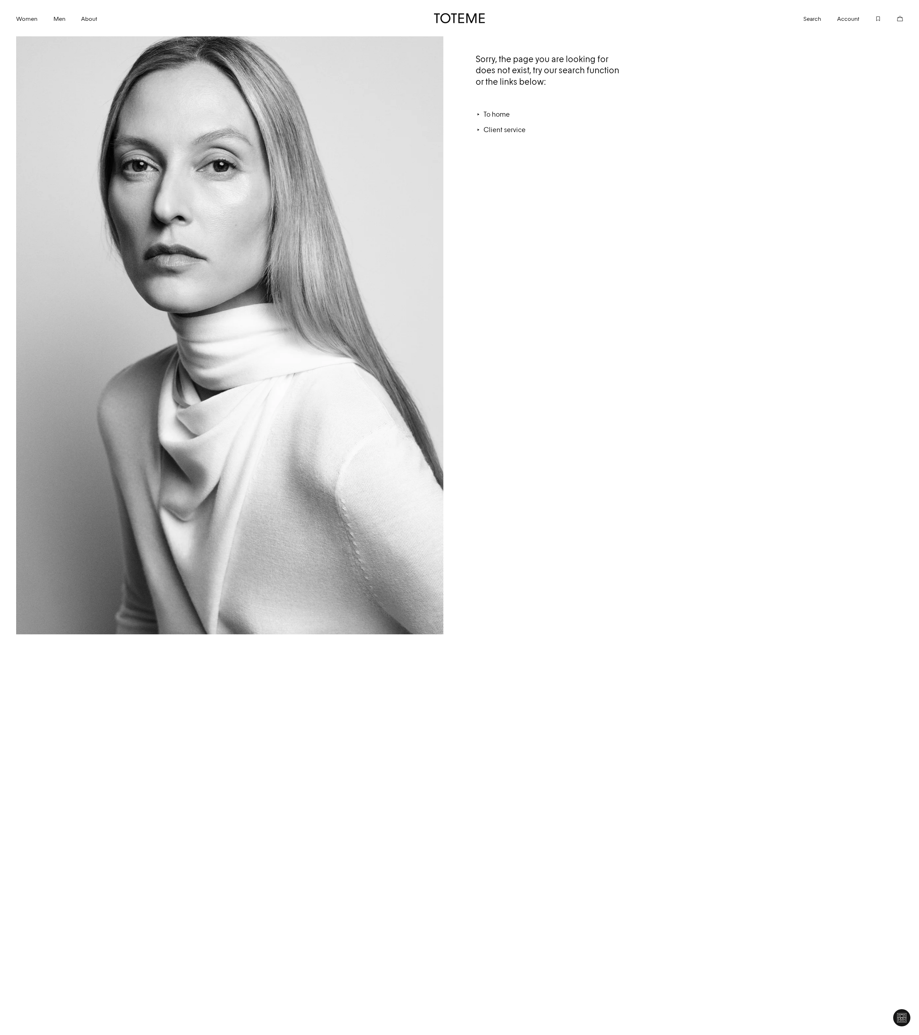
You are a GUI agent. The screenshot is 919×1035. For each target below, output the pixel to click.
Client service (505, 129)
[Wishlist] (870, 18)
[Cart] (892, 18)
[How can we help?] (901, 1017)
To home (497, 114)
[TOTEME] (459, 18)
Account (848, 18)
